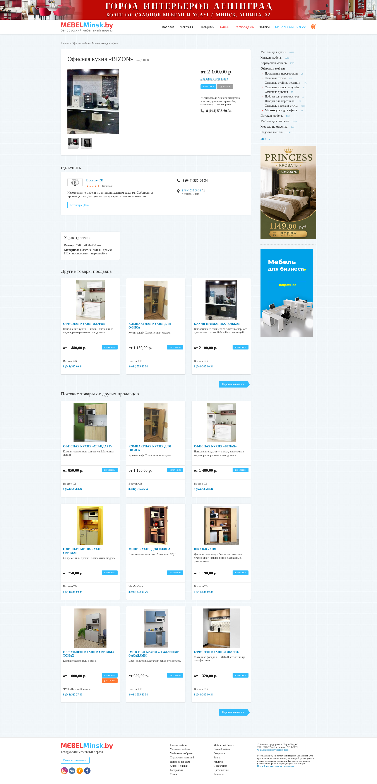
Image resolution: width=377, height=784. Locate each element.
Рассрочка (219, 753)
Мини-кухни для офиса (105, 43)
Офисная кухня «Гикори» (217, 652)
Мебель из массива (274, 126)
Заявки (264, 27)
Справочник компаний (182, 757)
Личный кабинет (222, 749)
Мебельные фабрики (181, 753)
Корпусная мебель (273, 63)
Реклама (218, 761)
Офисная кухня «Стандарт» (87, 446)
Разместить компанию (75, 760)
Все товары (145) (79, 205)
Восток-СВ (94, 180)
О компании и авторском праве (273, 749)
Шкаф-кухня (205, 549)
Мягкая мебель (271, 57)
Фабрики (207, 27)
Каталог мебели (178, 745)
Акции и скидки (178, 765)
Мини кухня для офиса (149, 549)
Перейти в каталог (233, 384)
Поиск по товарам (180, 761)
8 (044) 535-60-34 (218, 111)
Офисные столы (275, 78)
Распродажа (244, 27)
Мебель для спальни (274, 121)
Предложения (221, 770)
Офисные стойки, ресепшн (282, 82)
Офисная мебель (81, 43)
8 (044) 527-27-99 (72, 694)
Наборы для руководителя (282, 96)
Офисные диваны (276, 92)
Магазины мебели (180, 749)
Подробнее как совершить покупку (275, 766)
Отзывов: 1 (108, 186)
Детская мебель (271, 115)
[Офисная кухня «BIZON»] (93, 133)
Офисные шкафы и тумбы (282, 87)
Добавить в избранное (214, 78)
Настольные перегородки (281, 73)
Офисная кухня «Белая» (84, 323)
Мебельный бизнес (290, 27)
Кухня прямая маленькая (217, 323)
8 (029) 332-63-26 (138, 591)
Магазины (187, 27)
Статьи (173, 774)
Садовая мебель (271, 132)
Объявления (220, 765)
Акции (224, 27)
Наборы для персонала (279, 101)
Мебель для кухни (273, 52)
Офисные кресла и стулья (281, 105)
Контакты (219, 774)
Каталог (168, 27)
